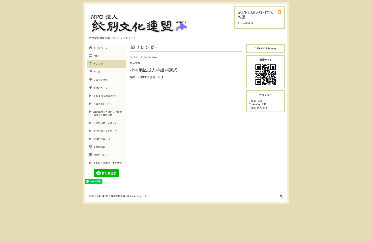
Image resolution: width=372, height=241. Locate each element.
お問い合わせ (100, 155)
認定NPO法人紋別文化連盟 (111, 196)
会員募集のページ (102, 103)
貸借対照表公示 (101, 139)
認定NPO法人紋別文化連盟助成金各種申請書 (107, 113)
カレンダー (99, 64)
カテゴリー (99, 72)
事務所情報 (99, 147)
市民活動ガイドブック (105, 131)
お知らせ (98, 56)
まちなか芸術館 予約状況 (107, 163)
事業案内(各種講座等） (105, 96)
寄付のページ (100, 88)
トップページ (100, 48)
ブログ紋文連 (100, 80)
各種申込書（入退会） (105, 123)
